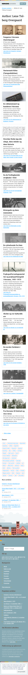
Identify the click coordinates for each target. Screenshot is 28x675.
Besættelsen (5, 445)
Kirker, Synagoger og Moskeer (8, 460)
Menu (23, 3)
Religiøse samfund (6, 473)
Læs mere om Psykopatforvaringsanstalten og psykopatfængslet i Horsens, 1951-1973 (14, 294)
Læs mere (13, 642)
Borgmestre (14, 448)
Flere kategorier (7, 587)
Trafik (15, 475)
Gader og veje (11, 453)
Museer (22, 465)
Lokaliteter (18, 463)
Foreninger (20, 450)
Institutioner (14, 458)
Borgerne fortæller (6, 448)
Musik (4, 468)
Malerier (4, 465)
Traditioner (10, 475)
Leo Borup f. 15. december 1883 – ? (11, 500)
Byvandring (5, 450)
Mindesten (17, 465)
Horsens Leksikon (6, 8)
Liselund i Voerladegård (12, 382)
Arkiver (4, 443)
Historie (17, 453)
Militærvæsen (10, 465)
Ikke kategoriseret (6, 458)
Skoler (13, 473)
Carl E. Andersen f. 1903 (10, 612)
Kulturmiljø (18, 460)
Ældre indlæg (7, 433)
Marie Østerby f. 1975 (7, 495)
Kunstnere (4, 463)
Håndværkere (14, 455)
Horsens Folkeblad (6, 455)
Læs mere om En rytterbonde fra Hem (13, 256)
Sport (23, 473)
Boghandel (16, 445)
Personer (12, 470)
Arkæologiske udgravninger (12, 443)
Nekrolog (9, 468)
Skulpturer (18, 473)
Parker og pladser (15, 468)
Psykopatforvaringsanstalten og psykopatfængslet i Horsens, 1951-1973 (13, 277)
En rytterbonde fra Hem (12, 245)
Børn (10, 450)
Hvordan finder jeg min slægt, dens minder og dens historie (12, 141)
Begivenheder (22, 443)
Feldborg (6, 615)
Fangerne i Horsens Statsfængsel (11, 483)
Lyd (22, 463)
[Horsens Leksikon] (9, 4)
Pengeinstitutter (6, 470)
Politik (17, 470)
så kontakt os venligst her (15, 656)
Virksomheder (21, 475)
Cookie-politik (20, 668)
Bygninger (20, 448)
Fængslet (4, 453)
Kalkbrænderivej (8, 610)
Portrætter (22, 470)
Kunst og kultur (11, 463)
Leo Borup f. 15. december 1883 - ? (13, 603)
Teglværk (4, 475)
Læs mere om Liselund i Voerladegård (13, 393)
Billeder (10, 445)
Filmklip (14, 450)
